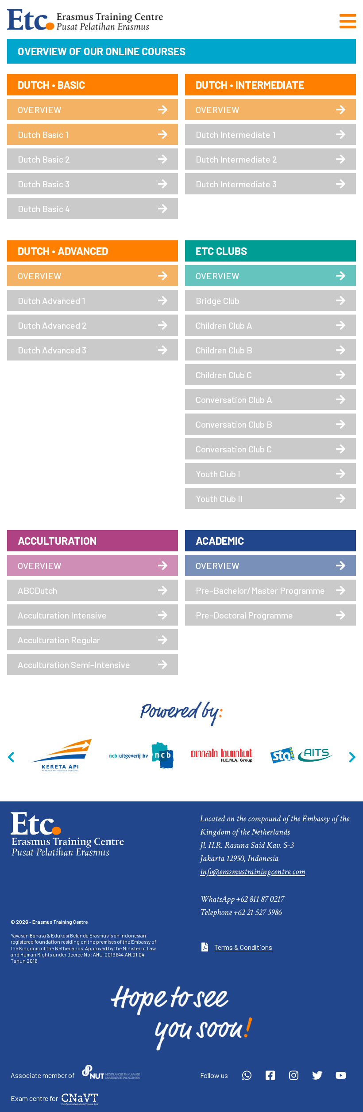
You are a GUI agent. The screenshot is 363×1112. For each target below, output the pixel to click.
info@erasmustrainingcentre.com (252, 871)
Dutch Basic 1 (43, 134)
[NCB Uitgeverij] (141, 755)
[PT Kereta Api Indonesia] (61, 755)
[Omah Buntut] (222, 755)
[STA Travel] (302, 755)
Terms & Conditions (243, 947)
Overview (40, 109)
